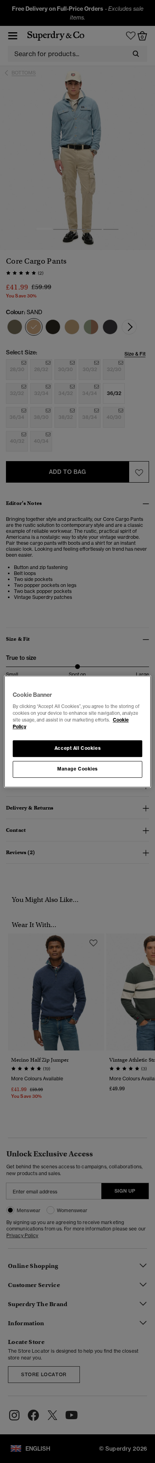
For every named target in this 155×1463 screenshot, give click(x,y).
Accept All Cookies (77, 748)
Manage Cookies (77, 769)
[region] (77, 731)
